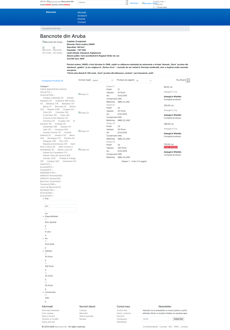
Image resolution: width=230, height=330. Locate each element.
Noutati (82, 319)
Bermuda (60, 106)
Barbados (68, 103)
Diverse (81, 19)
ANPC (176, 326)
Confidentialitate (150, 326)
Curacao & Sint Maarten (55, 118)
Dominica (49, 121)
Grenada (60, 124)
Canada (68, 109)
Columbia (62, 112)
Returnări (83, 313)
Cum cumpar (48, 313)
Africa (45, 92)
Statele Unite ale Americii (56, 155)
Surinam (49, 158)
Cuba (65, 115)
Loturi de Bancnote (50, 187)
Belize (47, 106)
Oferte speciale (86, 316)
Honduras (61, 129)
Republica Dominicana (55, 144)
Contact (82, 22)
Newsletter (122, 322)
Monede (82, 12)
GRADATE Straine (50, 178)
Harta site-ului (48, 322)
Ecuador (64, 121)
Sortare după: (84, 80)
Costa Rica (50, 115)
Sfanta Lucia (65, 149)
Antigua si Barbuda (53, 98)
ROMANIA (47, 172)
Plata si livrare (48, 316)
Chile (47, 112)
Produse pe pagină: (125, 80)
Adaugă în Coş (170, 92)
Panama (69, 138)
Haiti (47, 129)
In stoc (48, 231)
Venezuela (69, 161)
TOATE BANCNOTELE (53, 89)
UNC (47, 298)
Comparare (122, 319)
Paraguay (49, 141)
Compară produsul (172, 99)
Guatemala (50, 126)
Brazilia (53, 109)
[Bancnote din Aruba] (47, 50)
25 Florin (49, 276)
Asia (45, 164)
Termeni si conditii (50, 319)
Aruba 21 (110, 86)
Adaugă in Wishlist (172, 96)
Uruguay (53, 161)
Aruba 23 (110, 123)
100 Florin (49, 266)
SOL (170, 326)
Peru (63, 141)
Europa (46, 167)
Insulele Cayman (52, 132)
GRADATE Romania (51, 175)
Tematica (47, 184)
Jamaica (60, 135)
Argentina (62, 101)
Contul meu (122, 310)
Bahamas (52, 103)
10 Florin (49, 256)
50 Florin (49, 285)
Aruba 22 (110, 105)
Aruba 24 (110, 142)
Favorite (120, 316)
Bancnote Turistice (50, 181)
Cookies (163, 326)
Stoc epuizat (50, 222)
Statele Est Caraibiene (55, 152)
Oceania (45, 170)
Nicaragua (54, 138)
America (46, 95)
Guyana (66, 126)
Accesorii (82, 15)
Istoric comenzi (124, 313)
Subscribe (178, 319)
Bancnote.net (61, 326)
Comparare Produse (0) (52, 81)
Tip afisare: (181, 80)
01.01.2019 (49, 244)
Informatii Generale (50, 310)
